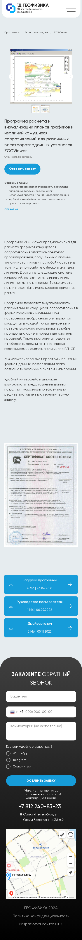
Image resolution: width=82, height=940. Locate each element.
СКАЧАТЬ (10, 209)
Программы (11, 32)
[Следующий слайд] (70, 76)
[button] (22, 169)
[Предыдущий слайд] (11, 76)
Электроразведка (36, 32)
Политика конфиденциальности (41, 916)
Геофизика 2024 (41, 908)
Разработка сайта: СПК (41, 924)
